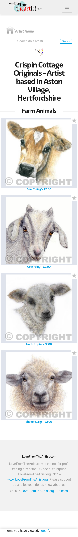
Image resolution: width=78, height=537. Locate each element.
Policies (62, 491)
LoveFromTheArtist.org (37, 491)
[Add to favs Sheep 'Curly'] (74, 353)
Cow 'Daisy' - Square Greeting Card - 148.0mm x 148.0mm (39, 155)
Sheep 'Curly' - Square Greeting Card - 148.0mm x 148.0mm (39, 388)
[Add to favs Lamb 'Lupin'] (74, 276)
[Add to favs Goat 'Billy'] (74, 198)
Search (66, 41)
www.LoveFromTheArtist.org (27, 479)
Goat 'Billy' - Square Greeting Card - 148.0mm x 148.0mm (39, 233)
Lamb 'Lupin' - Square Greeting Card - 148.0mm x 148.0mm (39, 310)
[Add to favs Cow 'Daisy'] (74, 121)
